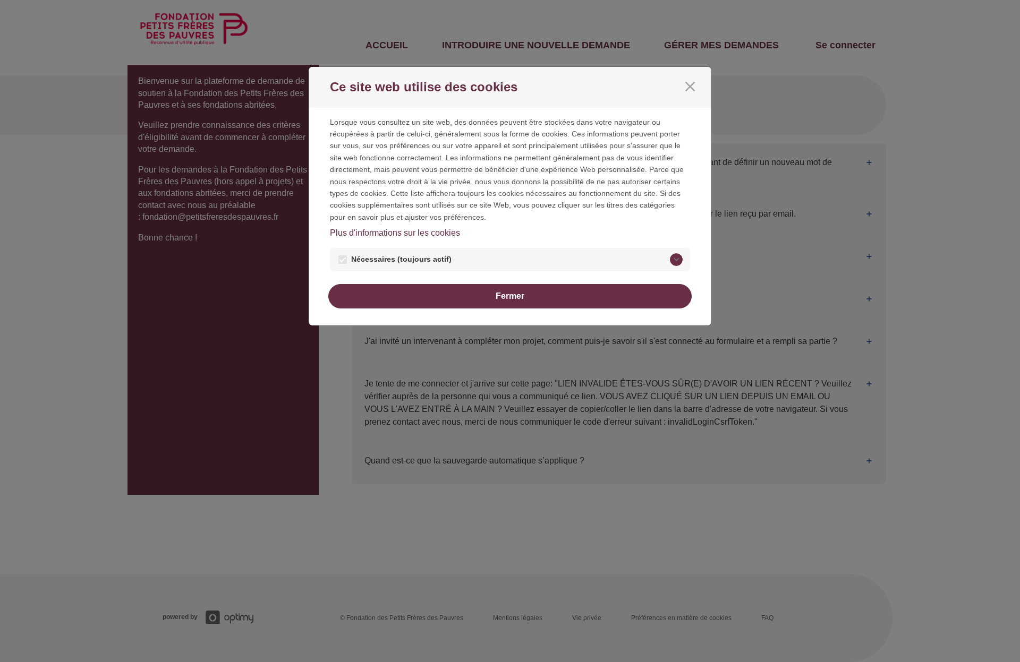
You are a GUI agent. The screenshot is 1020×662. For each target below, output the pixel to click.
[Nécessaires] (676, 259)
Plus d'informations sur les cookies (395, 232)
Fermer (510, 295)
